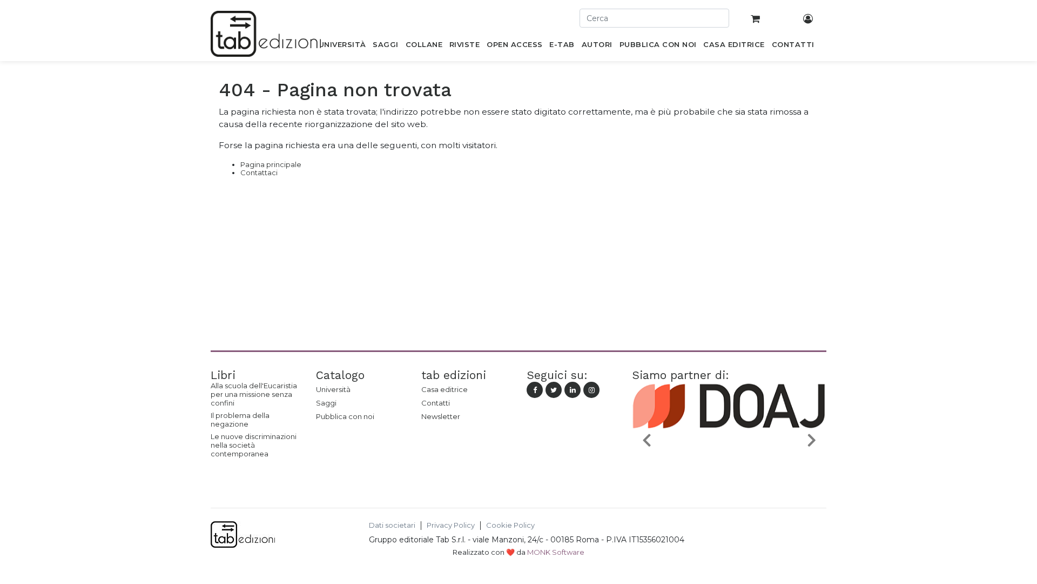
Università (333, 389)
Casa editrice (444, 389)
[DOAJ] (729, 465)
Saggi (326, 403)
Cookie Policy (510, 525)
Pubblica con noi (345, 416)
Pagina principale (270, 164)
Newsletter (440, 416)
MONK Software (555, 552)
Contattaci (259, 172)
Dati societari (392, 525)
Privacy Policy (451, 525)
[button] (646, 439)
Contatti (435, 403)
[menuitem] (342, 46)
